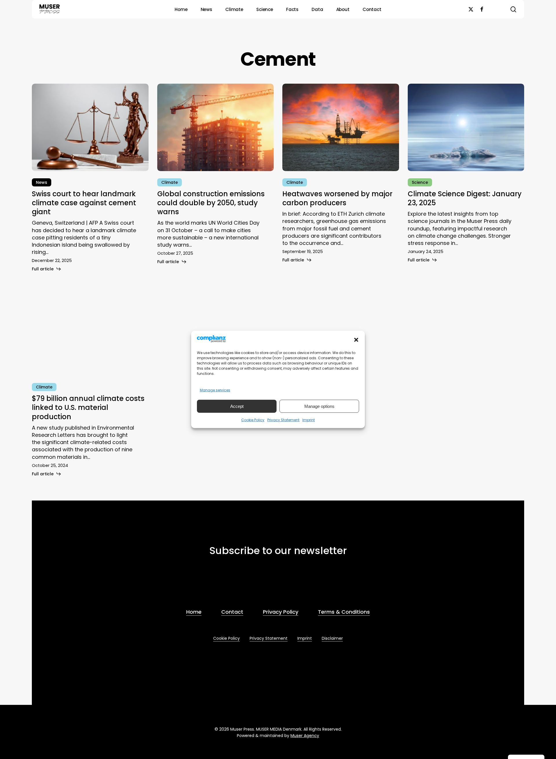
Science (420, 182)
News (41, 182)
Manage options (319, 406)
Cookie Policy (252, 419)
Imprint (308, 419)
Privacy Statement (283, 419)
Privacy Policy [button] (280, 611)
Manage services (215, 390)
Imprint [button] (304, 638)
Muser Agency (304, 735)
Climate (169, 182)
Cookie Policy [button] (226, 638)
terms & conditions (252, 583)
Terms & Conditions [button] (344, 611)
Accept (237, 406)
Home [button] (194, 611)
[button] (356, 340)
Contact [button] (232, 611)
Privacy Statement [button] (269, 638)
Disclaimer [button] (332, 638)
